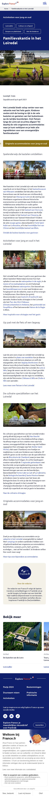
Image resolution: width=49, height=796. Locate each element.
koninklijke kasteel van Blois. (27, 228)
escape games (15, 223)
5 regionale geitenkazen (31, 462)
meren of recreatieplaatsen (14, 284)
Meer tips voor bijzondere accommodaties (20, 556)
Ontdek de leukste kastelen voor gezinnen (20, 232)
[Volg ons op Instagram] (5, 716)
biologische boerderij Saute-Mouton (23, 475)
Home (6, 9)
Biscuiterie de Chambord (19, 457)
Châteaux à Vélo (28, 378)
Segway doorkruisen (29, 362)
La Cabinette (40, 473)
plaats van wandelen (24, 357)
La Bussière (15, 225)
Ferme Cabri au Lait (24, 473)
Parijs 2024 (8, 686)
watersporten (25, 286)
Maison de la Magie (37, 307)
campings (11, 541)
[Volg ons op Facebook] (11, 716)
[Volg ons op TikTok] (18, 716)
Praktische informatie (32, 693)
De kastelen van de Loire (13, 657)
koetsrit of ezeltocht (30, 297)
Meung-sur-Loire (23, 196)
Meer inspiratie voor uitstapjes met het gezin (21, 314)
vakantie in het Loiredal (12, 539)
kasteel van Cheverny (29, 215)
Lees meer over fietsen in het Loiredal (18, 385)
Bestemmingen (34, 686)
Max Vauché (34, 436)
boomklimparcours (14, 289)
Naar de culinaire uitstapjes (14, 493)
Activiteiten (9, 698)
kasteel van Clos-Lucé (34, 210)
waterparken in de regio (31, 281)
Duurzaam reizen (11, 692)
